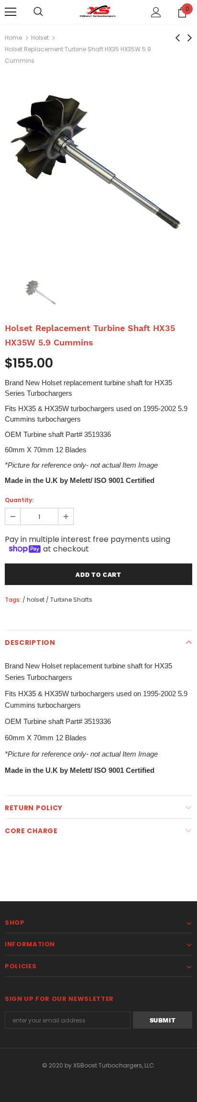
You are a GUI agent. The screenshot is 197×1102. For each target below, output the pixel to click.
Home (13, 38)
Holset (40, 38)
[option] (98, 168)
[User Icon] (156, 12)
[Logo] (98, 11)
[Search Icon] (38, 12)
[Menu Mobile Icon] (10, 12)
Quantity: (19, 500)
